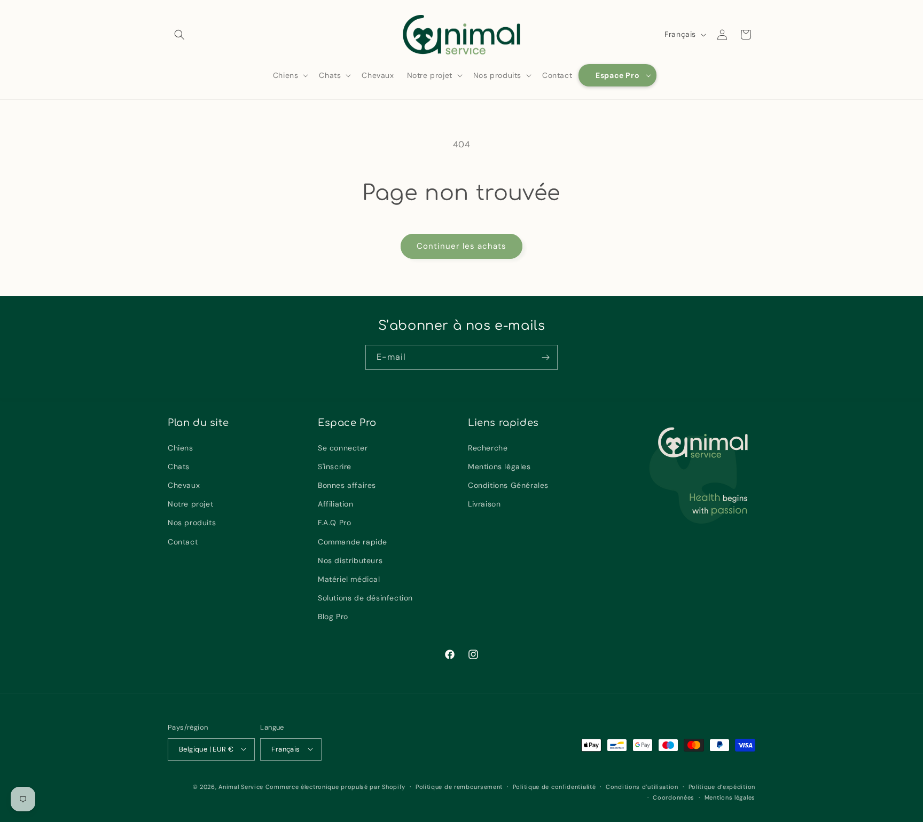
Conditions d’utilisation (642, 786)
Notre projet (190, 504)
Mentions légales (499, 466)
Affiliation (336, 504)
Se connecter (342, 448)
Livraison (484, 504)
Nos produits (192, 523)
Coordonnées (673, 797)
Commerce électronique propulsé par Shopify (335, 786)
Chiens (180, 448)
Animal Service (240, 786)
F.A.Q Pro (334, 523)
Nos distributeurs (350, 560)
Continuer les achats (461, 246)
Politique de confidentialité (554, 786)
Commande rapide (352, 542)
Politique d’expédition (722, 786)
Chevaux (184, 485)
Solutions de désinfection (365, 598)
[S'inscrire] (545, 357)
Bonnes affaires (347, 485)
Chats (179, 466)
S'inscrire (334, 466)
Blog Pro (333, 617)
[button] (179, 34)
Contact (183, 542)
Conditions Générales (508, 485)
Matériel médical (349, 579)
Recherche (487, 448)
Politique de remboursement (459, 786)
